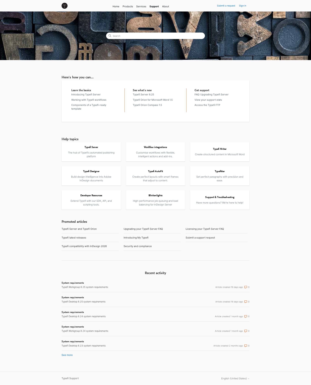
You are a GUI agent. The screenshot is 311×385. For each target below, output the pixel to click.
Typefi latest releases (74, 237)
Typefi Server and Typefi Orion (79, 228)
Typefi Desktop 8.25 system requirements (83, 301)
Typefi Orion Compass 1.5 (147, 105)
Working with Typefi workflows (88, 99)
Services (141, 6)
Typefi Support (70, 378)
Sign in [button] (242, 5)
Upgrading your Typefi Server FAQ (143, 228)
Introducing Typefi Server (86, 94)
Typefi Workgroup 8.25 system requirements (85, 287)
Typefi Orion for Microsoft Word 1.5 (153, 99)
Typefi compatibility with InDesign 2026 (84, 246)
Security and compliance (138, 246)
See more (67, 355)
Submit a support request (200, 237)
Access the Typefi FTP (207, 105)
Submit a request (226, 5)
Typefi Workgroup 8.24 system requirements (85, 330)
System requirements (73, 283)
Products (128, 6)
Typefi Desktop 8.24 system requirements (84, 316)
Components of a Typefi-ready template (88, 106)
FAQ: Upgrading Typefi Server (212, 94)
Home (116, 6)
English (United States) (234, 378)
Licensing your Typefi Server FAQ (205, 228)
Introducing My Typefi (136, 237)
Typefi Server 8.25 (143, 94)
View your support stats (208, 99)
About (165, 6)
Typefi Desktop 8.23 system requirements (84, 345)
